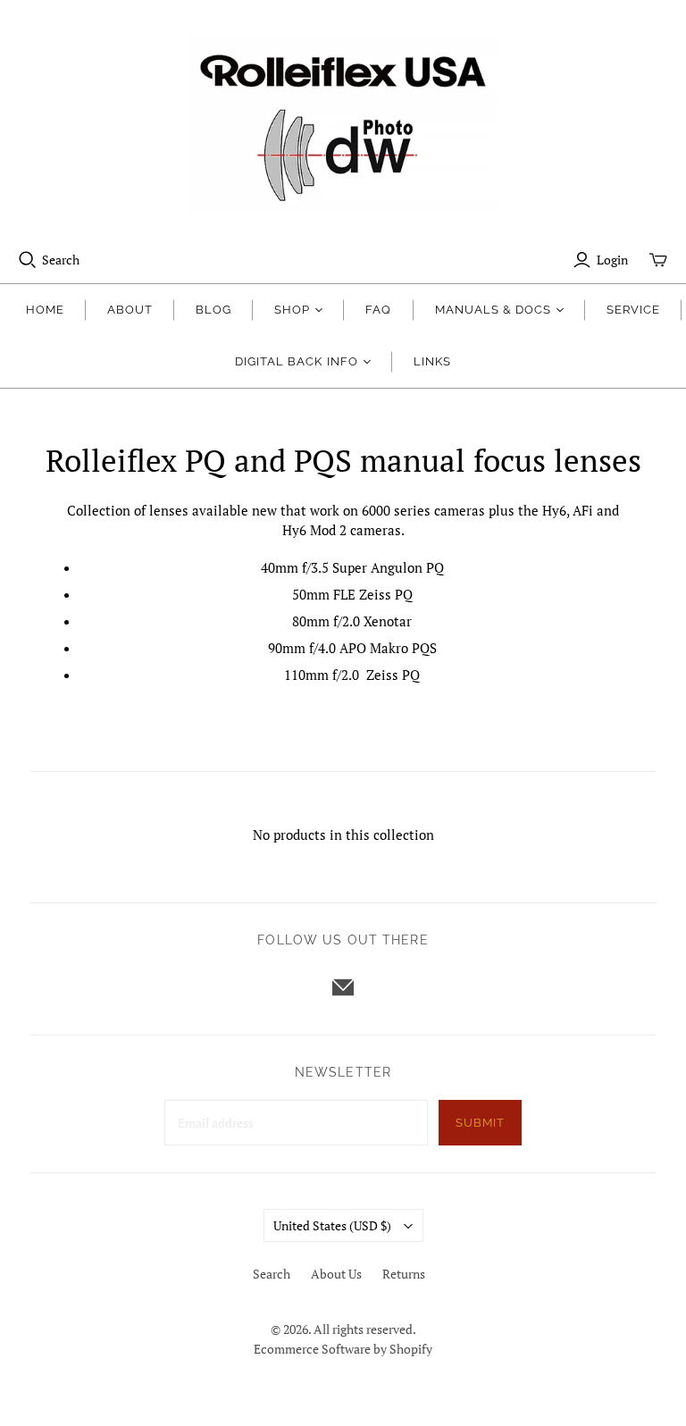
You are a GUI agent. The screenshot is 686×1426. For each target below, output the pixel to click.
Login (612, 259)
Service (633, 309)
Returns (403, 1273)
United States (332, 1225)
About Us (336, 1273)
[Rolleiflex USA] (343, 125)
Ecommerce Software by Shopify (343, 1348)
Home (45, 309)
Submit (480, 1122)
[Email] (343, 987)
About (130, 309)
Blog (213, 309)
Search (60, 259)
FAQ (378, 309)
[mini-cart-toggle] (658, 260)
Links (432, 361)
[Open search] (28, 260)
